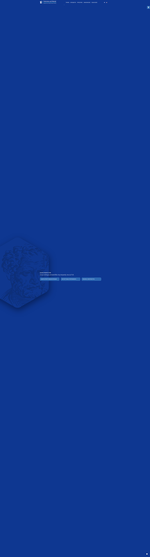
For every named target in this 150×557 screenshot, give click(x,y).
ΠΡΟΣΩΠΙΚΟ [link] (79, 2)
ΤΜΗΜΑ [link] (67, 2)
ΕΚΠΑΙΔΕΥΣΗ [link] (73, 2)
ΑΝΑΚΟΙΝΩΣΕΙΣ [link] (87, 2)
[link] (148, 7)
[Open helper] (147, 554)
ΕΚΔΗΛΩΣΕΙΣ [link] (94, 2)
